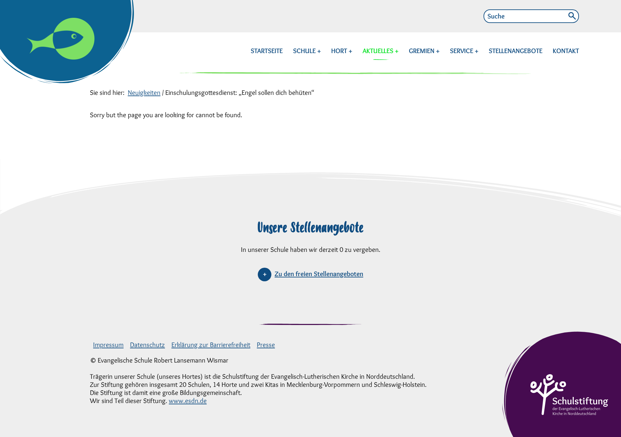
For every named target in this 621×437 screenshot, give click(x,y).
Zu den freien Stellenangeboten (319, 274)
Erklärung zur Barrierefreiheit (210, 345)
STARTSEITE (267, 51)
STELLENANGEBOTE (515, 51)
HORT (340, 51)
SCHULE (305, 51)
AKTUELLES (379, 51)
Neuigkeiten (144, 92)
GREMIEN (422, 51)
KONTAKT (566, 51)
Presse (266, 345)
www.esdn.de (188, 401)
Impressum (108, 345)
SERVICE (462, 51)
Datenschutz (147, 345)
